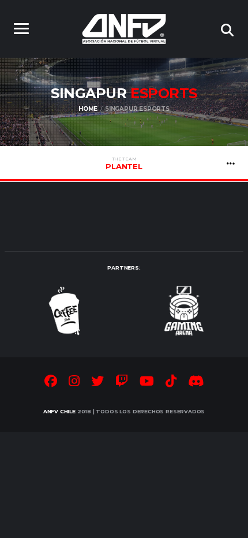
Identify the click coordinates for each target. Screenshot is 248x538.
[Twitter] (97, 383)
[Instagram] (74, 383)
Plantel (124, 163)
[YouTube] (147, 383)
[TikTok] (171, 383)
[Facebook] (51, 383)
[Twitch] (122, 383)
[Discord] (196, 383)
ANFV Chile (59, 411)
